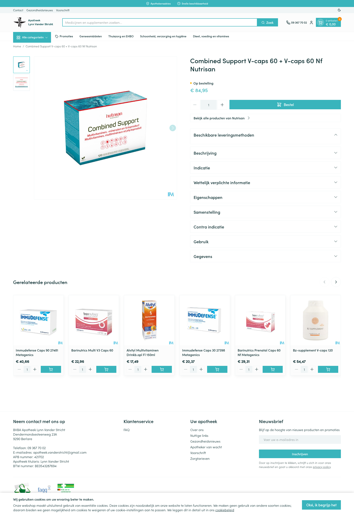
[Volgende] (172, 128)
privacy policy (322, 467)
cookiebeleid (224, 510)
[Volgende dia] (336, 282)
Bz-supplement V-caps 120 (313, 350)
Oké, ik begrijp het (321, 504)
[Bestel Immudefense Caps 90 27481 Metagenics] (51, 369)
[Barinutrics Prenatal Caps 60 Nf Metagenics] (260, 320)
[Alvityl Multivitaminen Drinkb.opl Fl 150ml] (149, 320)
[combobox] (159, 22)
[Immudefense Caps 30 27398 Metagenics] (205, 320)
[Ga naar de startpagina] (33, 22)
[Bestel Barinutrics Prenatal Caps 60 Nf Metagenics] (273, 369)
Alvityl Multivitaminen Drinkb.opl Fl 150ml (143, 352)
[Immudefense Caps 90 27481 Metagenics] (38, 320)
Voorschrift (62, 10)
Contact (18, 10)
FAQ (127, 429)
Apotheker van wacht (206, 447)
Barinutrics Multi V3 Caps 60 (92, 350)
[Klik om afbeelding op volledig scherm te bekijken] (105, 128)
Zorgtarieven (200, 458)
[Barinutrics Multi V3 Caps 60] (94, 320)
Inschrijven (300, 454)
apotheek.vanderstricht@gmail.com (59, 452)
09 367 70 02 (36, 447)
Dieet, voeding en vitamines (211, 36)
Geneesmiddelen (90, 36)
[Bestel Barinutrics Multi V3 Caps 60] (106, 369)
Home (17, 46)
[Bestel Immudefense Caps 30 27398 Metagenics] (217, 369)
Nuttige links (199, 435)
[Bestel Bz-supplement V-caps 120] (328, 369)
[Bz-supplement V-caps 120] (315, 320)
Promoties (66, 36)
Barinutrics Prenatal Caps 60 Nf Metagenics (259, 352)
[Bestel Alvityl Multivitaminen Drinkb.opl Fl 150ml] (162, 369)
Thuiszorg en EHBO (121, 36)
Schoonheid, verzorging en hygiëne (163, 36)
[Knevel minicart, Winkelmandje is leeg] (320, 22)
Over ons (197, 429)
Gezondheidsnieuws (39, 10)
